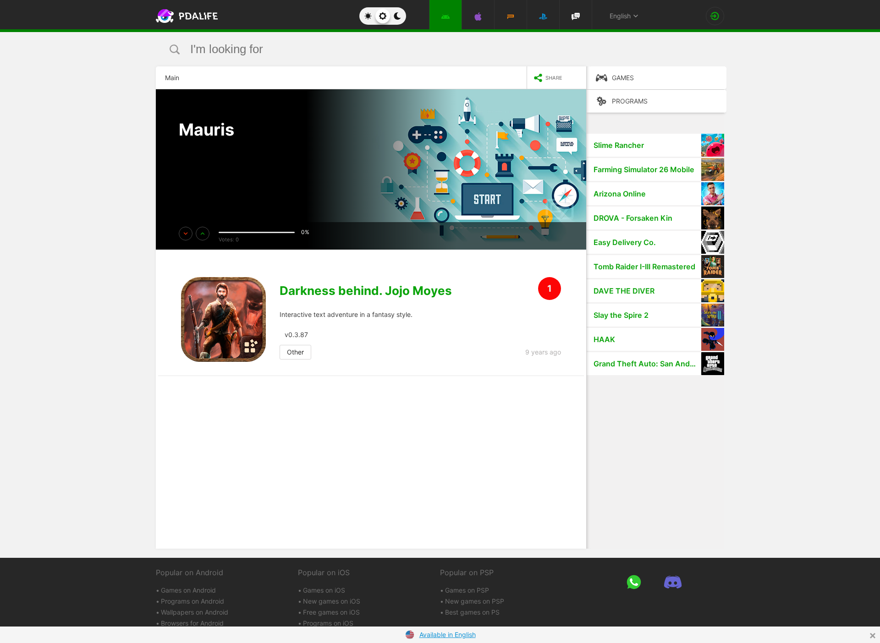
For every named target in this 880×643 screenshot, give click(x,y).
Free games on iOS (331, 612)
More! (198, 156)
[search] (423, 49)
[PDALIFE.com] (184, 16)
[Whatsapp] (634, 582)
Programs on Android (192, 601)
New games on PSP (474, 601)
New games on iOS (331, 601)
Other (295, 352)
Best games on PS (472, 612)
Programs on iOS (328, 623)
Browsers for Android (192, 623)
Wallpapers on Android (194, 612)
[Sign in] (715, 16)
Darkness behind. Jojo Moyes (366, 291)
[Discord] (673, 582)
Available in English (447, 634)
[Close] (872, 635)
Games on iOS (324, 590)
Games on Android (188, 590)
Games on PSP (467, 590)
